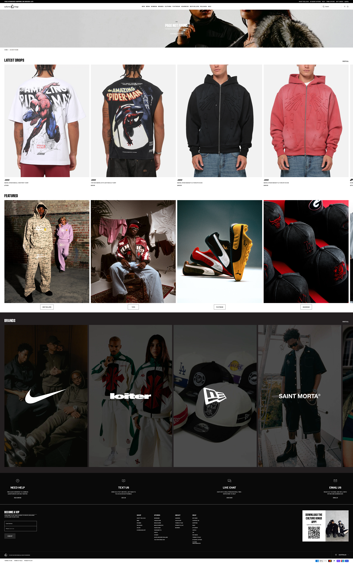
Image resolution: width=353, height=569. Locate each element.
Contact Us (195, 520)
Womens (154, 6)
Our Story (178, 520)
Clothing (168, 6)
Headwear (185, 6)
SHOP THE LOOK (304, 1)
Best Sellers (194, 6)
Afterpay (195, 527)
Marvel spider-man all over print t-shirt (16, 183)
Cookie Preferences (196, 542)
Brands (160, 6)
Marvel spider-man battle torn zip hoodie (189, 183)
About (177, 515)
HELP (323, 1)
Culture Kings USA (159, 539)
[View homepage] (11, 6)
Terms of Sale (196, 537)
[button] (348, 6)
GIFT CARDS (339, 1)
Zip (193, 532)
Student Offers (197, 539)
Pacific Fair (157, 527)
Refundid (195, 535)
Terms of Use (179, 523)
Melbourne (157, 523)
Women (139, 523)
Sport (139, 527)
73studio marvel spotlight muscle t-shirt (103, 183)
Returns (194, 518)
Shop (139, 515)
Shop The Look (141, 518)
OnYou (194, 530)
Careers (177, 518)
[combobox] (331, 6)
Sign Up (10, 536)
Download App (141, 530)
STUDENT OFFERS (315, 1)
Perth (156, 532)
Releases (203, 6)
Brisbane (156, 518)
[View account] (345, 6)
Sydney (156, 535)
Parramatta (157, 530)
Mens (148, 6)
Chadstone (157, 520)
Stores (157, 515)
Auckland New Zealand (161, 537)
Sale (209, 6)
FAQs (193, 525)
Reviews (177, 527)
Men (138, 520)
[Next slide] (348, 118)
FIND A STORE (330, 1)
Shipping (194, 523)
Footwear (176, 6)
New (143, 6)
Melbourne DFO (158, 525)
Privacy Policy (179, 525)
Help (194, 515)
